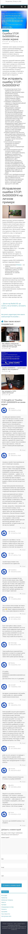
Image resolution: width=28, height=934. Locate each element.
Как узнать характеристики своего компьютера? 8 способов (13, 315)
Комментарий (5, 837)
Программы (4, 911)
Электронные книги (6, 916)
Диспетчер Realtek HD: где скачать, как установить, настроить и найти (13, 306)
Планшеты (4, 909)
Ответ (24, 450)
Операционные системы (7, 907)
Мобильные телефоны (7, 900)
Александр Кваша (14, 41)
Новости (3, 902)
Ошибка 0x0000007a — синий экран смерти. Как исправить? (14, 368)
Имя (2, 859)
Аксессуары (4, 895)
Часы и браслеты (5, 914)
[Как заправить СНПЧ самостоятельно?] (12, 375)
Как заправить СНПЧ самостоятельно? (9, 392)
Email (2, 867)
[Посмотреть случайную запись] (25, 6)
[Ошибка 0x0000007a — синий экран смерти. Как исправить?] (14, 352)
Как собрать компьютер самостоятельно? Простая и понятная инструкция (11, 345)
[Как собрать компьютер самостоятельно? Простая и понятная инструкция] (12, 327)
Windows (18, 265)
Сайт (2, 876)
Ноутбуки (3, 904)
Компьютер (5, 30)
